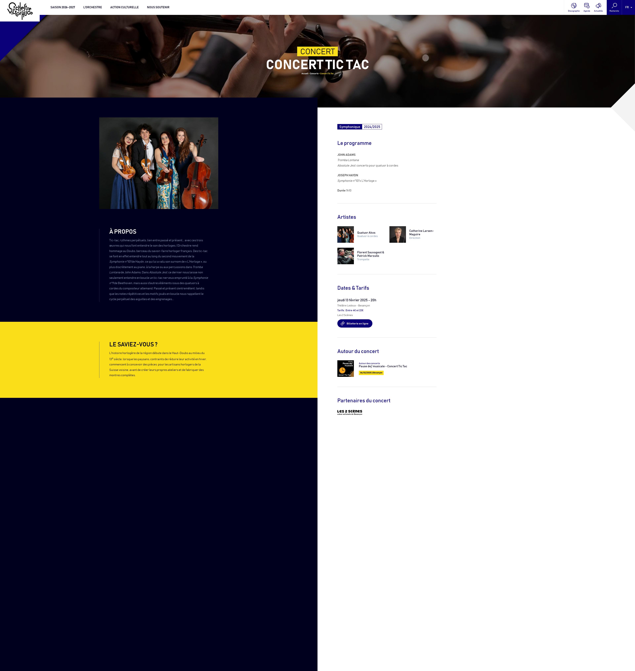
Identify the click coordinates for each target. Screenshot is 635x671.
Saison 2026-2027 (62, 7)
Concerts (314, 74)
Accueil (304, 74)
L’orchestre (92, 7)
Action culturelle (124, 7)
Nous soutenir (158, 7)
